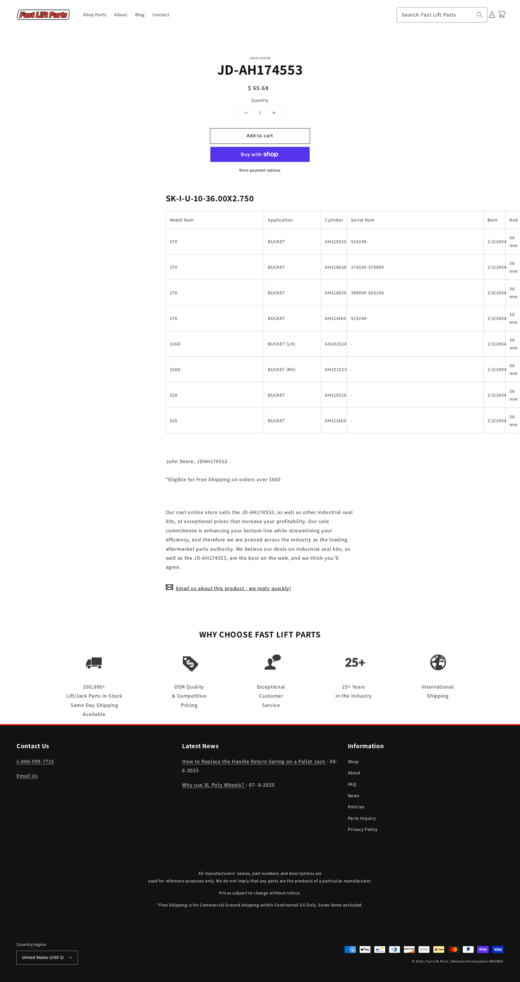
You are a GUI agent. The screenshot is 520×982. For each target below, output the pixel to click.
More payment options (260, 170)
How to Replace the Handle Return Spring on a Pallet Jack (254, 761)
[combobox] (442, 15)
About (354, 773)
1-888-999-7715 (35, 761)
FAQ (352, 784)
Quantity (260, 100)
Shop (353, 761)
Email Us (27, 775)
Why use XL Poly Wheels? (214, 784)
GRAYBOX (496, 961)
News (354, 795)
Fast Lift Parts (437, 961)
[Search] (479, 15)
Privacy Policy (363, 829)
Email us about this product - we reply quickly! (233, 587)
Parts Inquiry (362, 818)
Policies (356, 807)
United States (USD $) (43, 957)
